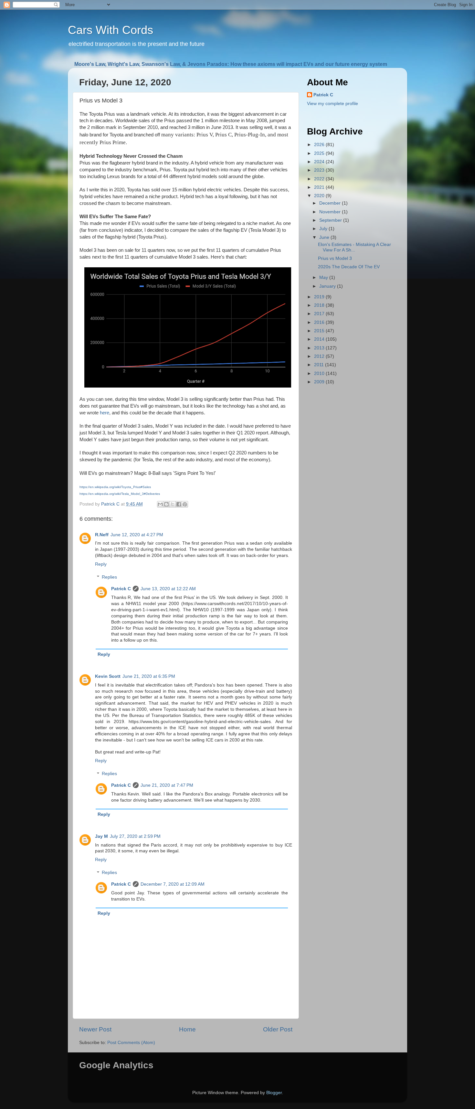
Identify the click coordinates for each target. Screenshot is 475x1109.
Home (187, 1029)
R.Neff (102, 534)
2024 (320, 161)
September (331, 220)
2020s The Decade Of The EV (349, 266)
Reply (101, 564)
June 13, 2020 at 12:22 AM (168, 588)
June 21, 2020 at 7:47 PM (167, 785)
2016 (320, 322)
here (104, 412)
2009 (320, 381)
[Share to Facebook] (178, 504)
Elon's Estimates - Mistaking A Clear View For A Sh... (354, 247)
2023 (320, 170)
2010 (320, 373)
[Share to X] (172, 504)
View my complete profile (332, 103)
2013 (320, 348)
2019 (320, 296)
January (328, 286)
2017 (320, 313)
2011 (319, 364)
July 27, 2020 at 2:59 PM (135, 836)
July (324, 228)
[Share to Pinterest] (185, 504)
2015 (320, 330)
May (324, 277)
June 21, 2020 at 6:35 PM (148, 676)
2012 (320, 356)
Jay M (101, 836)
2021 (320, 187)
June (325, 237)
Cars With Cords (110, 30)
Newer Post (95, 1029)
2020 (320, 195)
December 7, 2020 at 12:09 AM (173, 884)
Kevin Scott (108, 676)
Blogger (274, 1092)
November (330, 211)
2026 (320, 144)
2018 (320, 305)
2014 (320, 339)
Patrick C (121, 588)
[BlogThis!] (166, 504)
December (330, 203)
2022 (320, 178)
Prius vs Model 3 (335, 258)
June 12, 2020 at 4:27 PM (137, 534)
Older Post (277, 1029)
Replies (109, 577)
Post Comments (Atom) (131, 1042)
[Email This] (160, 504)
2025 (320, 153)
